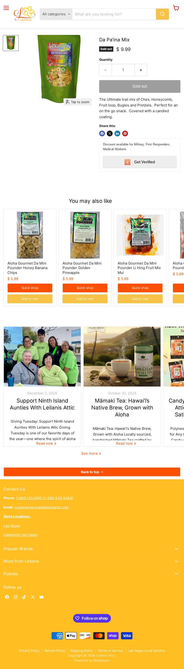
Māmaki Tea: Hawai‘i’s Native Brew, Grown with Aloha (122, 407)
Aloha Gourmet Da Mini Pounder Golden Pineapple (82, 268)
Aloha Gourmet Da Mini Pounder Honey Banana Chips (27, 268)
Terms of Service (110, 650)
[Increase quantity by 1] (141, 70)
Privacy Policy (29, 650)
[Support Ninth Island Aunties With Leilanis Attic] (42, 357)
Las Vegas (12, 526)
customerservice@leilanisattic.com (42, 507)
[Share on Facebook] (102, 133)
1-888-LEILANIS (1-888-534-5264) (44, 498)
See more (90, 453)
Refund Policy (55, 650)
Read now (45, 443)
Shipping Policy (81, 650)
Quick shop (30, 288)
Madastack (101, 660)
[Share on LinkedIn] (117, 133)
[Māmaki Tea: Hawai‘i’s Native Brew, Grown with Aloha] (122, 357)
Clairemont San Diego (20, 535)
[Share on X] (110, 133)
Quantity (106, 59)
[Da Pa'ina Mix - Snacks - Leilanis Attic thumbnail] (10, 43)
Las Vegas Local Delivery (146, 650)
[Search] (162, 14)
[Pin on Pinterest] (125, 133)
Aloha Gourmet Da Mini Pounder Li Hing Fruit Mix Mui (139, 268)
